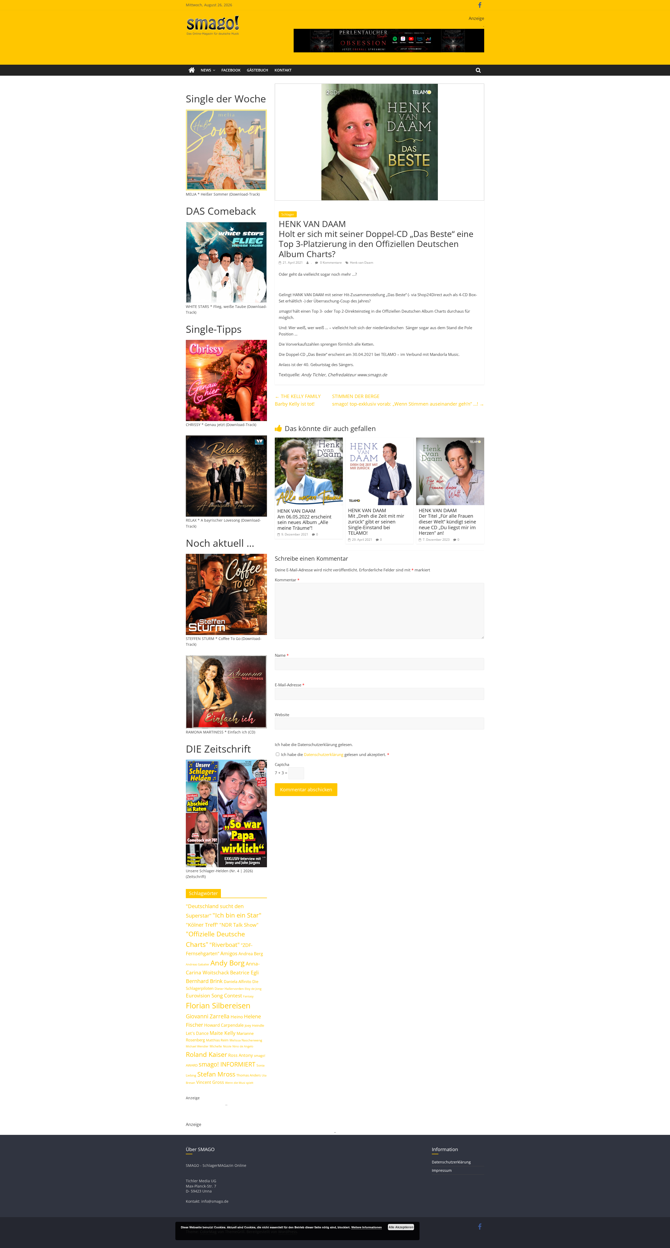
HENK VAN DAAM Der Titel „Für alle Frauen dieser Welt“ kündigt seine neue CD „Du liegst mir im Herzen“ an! (447, 521)
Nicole (227, 1046)
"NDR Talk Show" (239, 924)
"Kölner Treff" (202, 924)
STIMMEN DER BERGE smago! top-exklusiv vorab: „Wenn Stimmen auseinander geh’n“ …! (408, 400)
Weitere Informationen (366, 1227)
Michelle (216, 1046)
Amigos (228, 953)
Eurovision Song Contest (214, 995)
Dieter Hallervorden (229, 988)
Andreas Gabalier (197, 964)
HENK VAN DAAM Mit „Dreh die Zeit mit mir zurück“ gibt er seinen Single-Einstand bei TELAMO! (376, 521)
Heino (237, 1016)
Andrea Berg (250, 954)
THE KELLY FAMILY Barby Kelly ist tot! (298, 400)
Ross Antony (240, 1055)
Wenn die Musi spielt (239, 1083)
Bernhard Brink (204, 981)
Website (282, 714)
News (206, 70)
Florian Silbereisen (218, 1005)
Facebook (231, 70)
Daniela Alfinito (237, 981)
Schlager (287, 214)
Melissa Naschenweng (246, 1040)
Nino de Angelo (242, 1046)
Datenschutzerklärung (324, 754)
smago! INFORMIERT (227, 1064)
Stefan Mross (216, 1074)
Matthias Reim (217, 1040)
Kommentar (287, 579)
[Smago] (192, 70)
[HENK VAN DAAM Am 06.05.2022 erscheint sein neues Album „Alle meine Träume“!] (309, 441)
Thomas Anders (248, 1075)
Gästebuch (257, 70)
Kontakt (283, 70)
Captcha (282, 764)
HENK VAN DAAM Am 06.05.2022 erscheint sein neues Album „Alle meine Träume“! (304, 519)
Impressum (442, 1170)
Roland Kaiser (206, 1054)
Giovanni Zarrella (208, 1016)
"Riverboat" (224, 944)
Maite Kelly (223, 1033)
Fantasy (248, 996)
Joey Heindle (254, 1025)
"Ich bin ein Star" (237, 915)
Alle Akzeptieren (401, 1227)
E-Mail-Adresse (289, 684)
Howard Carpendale (224, 1025)
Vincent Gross (210, 1082)
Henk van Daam (361, 262)
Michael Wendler (197, 1046)
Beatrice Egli (244, 972)
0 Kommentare (330, 262)
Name (282, 655)
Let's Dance (197, 1033)
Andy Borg (227, 963)
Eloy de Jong (253, 989)
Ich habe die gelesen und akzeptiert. (335, 754)
